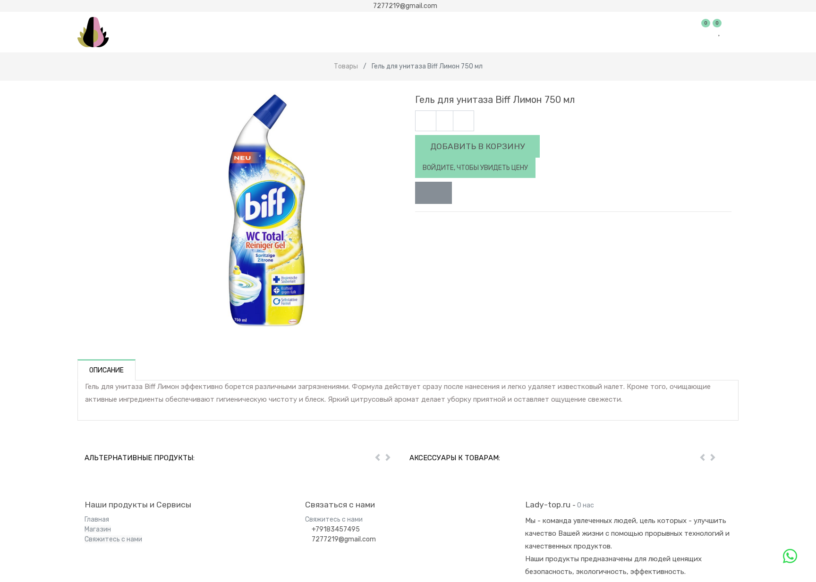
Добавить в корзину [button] (477, 146)
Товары (346, 66)
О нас (585, 505)
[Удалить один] (425, 121)
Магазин (98, 529)
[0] (706, 32)
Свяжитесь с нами (113, 539)
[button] (433, 193)
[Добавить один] (463, 121)
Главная (97, 519)
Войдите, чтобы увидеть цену (475, 168)
